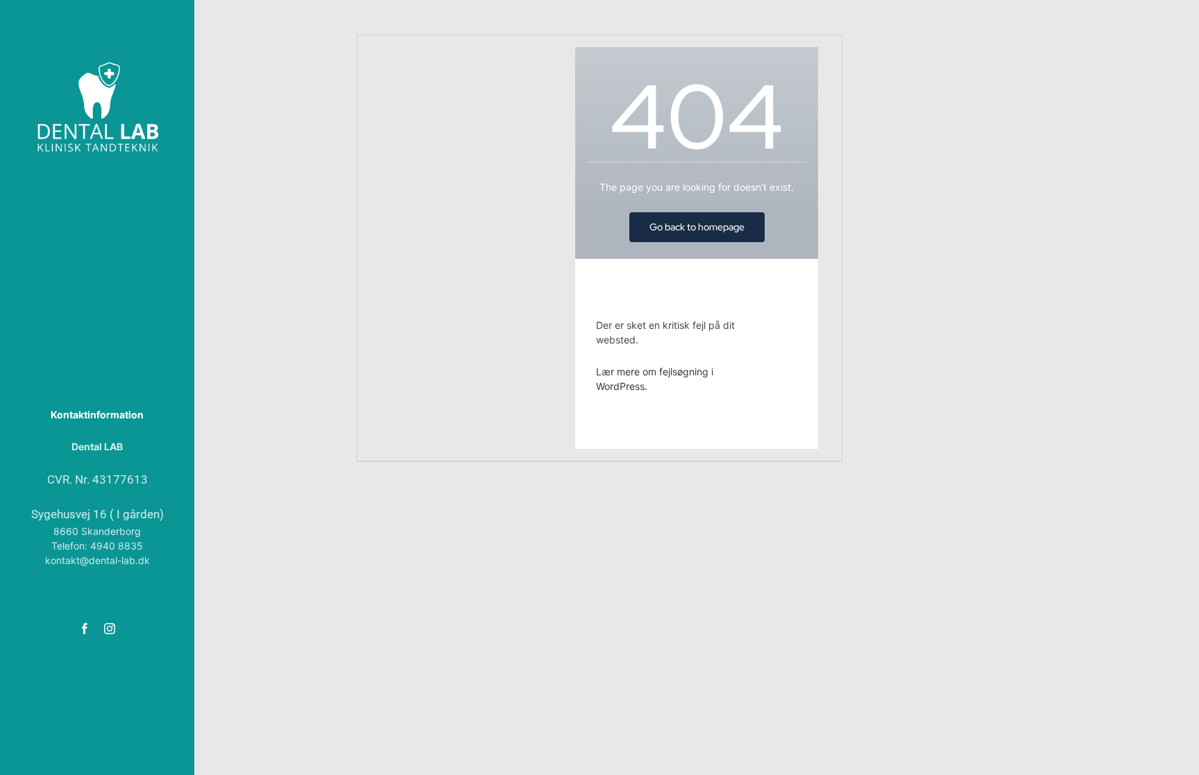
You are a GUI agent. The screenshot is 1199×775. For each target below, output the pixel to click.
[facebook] (84, 628)
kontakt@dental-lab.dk (97, 560)
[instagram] (109, 628)
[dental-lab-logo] (97, 64)
